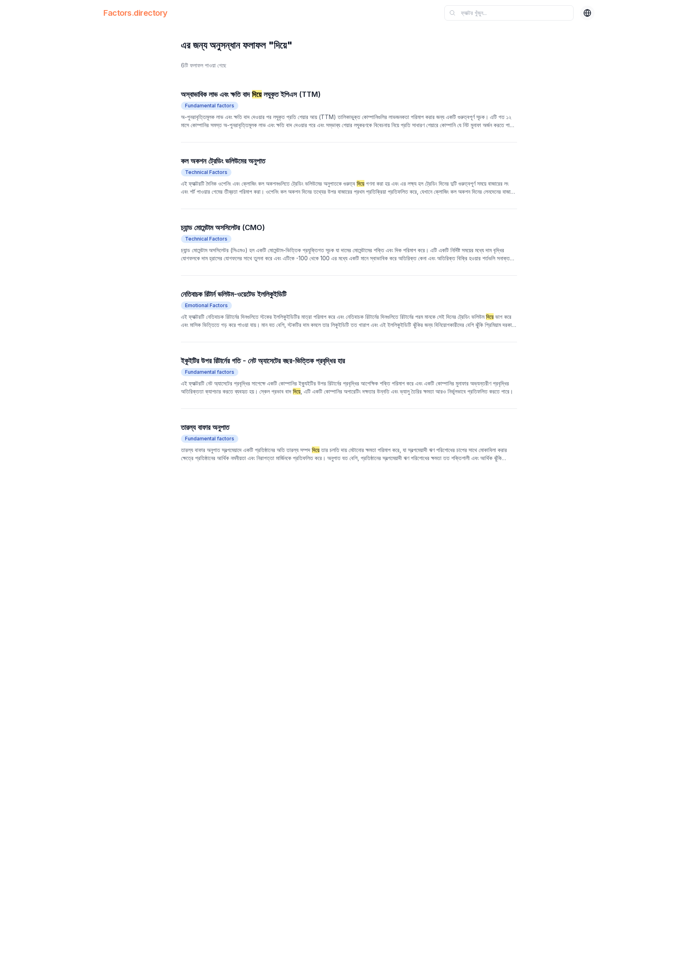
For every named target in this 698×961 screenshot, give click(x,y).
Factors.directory (135, 13)
